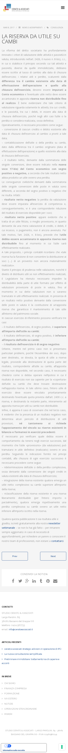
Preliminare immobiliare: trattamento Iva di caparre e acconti (30, 661)
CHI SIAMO (10, 683)
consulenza (57, 27)
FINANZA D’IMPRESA (15, 688)
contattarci (57, 541)
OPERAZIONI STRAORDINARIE (20, 709)
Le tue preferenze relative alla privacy (27, 746)
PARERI (8, 714)
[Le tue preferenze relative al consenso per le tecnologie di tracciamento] (62, 747)
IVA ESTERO (10, 698)
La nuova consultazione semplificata (23, 654)
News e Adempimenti (32, 27)
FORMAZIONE (12, 693)
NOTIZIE (8, 703)
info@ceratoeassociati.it (21, 629)
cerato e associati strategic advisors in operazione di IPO (32, 649)
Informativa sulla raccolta (14, 750)
